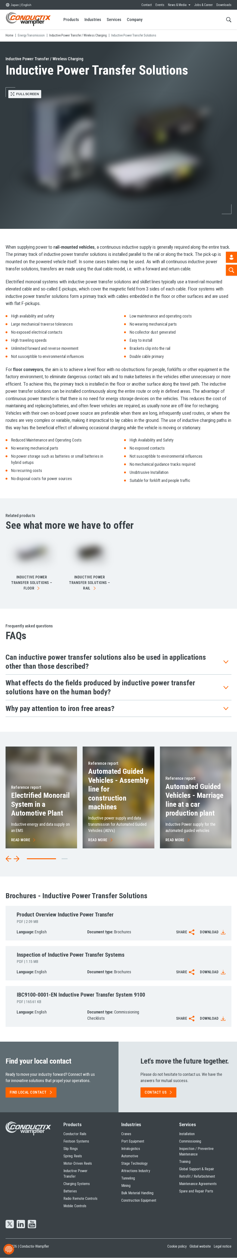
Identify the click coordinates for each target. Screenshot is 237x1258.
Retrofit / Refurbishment (197, 1176)
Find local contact (28, 1092)
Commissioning (190, 1141)
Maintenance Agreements (198, 1184)
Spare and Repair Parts (196, 1191)
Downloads (223, 5)
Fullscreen (27, 94)
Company (135, 19)
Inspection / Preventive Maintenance (196, 1151)
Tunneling (128, 1178)
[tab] (65, 858)
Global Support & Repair (196, 1169)
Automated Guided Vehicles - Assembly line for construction (118, 789)
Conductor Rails (74, 1134)
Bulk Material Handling (137, 1193)
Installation (187, 1134)
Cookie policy (177, 1246)
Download (209, 932)
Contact (146, 5)
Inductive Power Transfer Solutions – (31, 582)
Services (114, 19)
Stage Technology (134, 1163)
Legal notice (222, 1246)
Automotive (129, 1156)
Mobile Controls (74, 1206)
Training (184, 1161)
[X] (10, 1224)
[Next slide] (16, 859)
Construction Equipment (138, 1200)
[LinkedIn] (21, 1224)
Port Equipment (132, 1141)
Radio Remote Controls (80, 1198)
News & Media (177, 5)
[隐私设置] (8, 1249)
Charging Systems (76, 1184)
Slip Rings (70, 1148)
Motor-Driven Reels (77, 1163)
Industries (92, 19)
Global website (200, 1246)
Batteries (70, 1191)
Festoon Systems (76, 1141)
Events (160, 5)
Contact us (156, 1092)
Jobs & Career (203, 5)
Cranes (126, 1134)
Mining (126, 1185)
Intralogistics (130, 1148)
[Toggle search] (228, 19)
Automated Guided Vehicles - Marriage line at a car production (194, 799)
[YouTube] (32, 1224)
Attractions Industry (135, 1171)
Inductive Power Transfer (75, 1174)
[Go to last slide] (9, 859)
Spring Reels (72, 1156)
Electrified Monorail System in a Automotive (40, 804)
